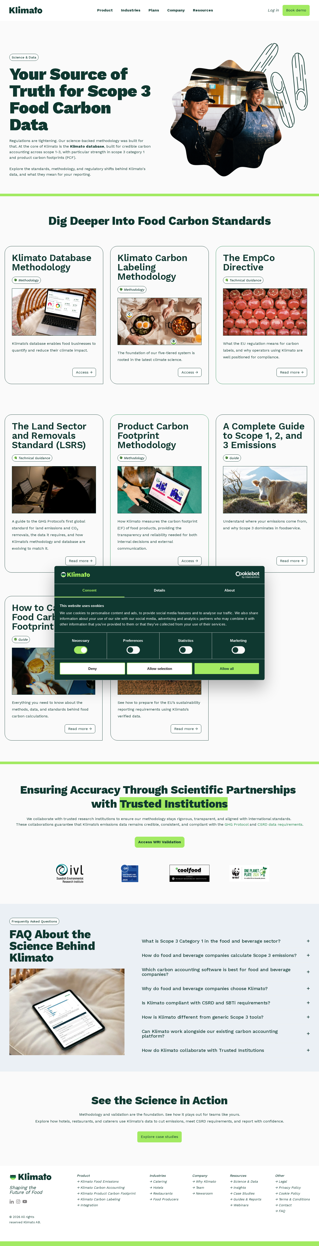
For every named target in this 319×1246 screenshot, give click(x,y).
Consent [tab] (89, 590)
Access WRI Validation (159, 842)
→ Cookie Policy (287, 1193)
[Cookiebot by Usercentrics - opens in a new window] (239, 574)
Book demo (296, 10)
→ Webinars (239, 1205)
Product (105, 10)
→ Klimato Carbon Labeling (98, 1199)
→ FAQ (280, 1211)
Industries (130, 10)
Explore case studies (159, 1136)
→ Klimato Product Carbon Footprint (106, 1193)
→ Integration (87, 1205)
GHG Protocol (236, 824)
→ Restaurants (160, 1193)
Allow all (227, 669)
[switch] (133, 650)
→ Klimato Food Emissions (97, 1181)
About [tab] (229, 590)
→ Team (198, 1187)
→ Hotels (156, 1187)
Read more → (292, 372)
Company (176, 10)
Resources (203, 10)
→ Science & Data (244, 1181)
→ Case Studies (242, 1193)
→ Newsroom (202, 1193)
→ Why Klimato (204, 1181)
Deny (92, 669)
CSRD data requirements (280, 824)
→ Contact (283, 1205)
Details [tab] (159, 590)
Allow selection (159, 669)
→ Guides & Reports (245, 1199)
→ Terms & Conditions (292, 1199)
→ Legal (281, 1181)
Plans (154, 10)
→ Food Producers (163, 1199)
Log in (273, 10)
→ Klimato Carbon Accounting (100, 1187)
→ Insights (238, 1187)
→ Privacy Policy (288, 1187)
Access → (84, 372)
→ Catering (158, 1181)
